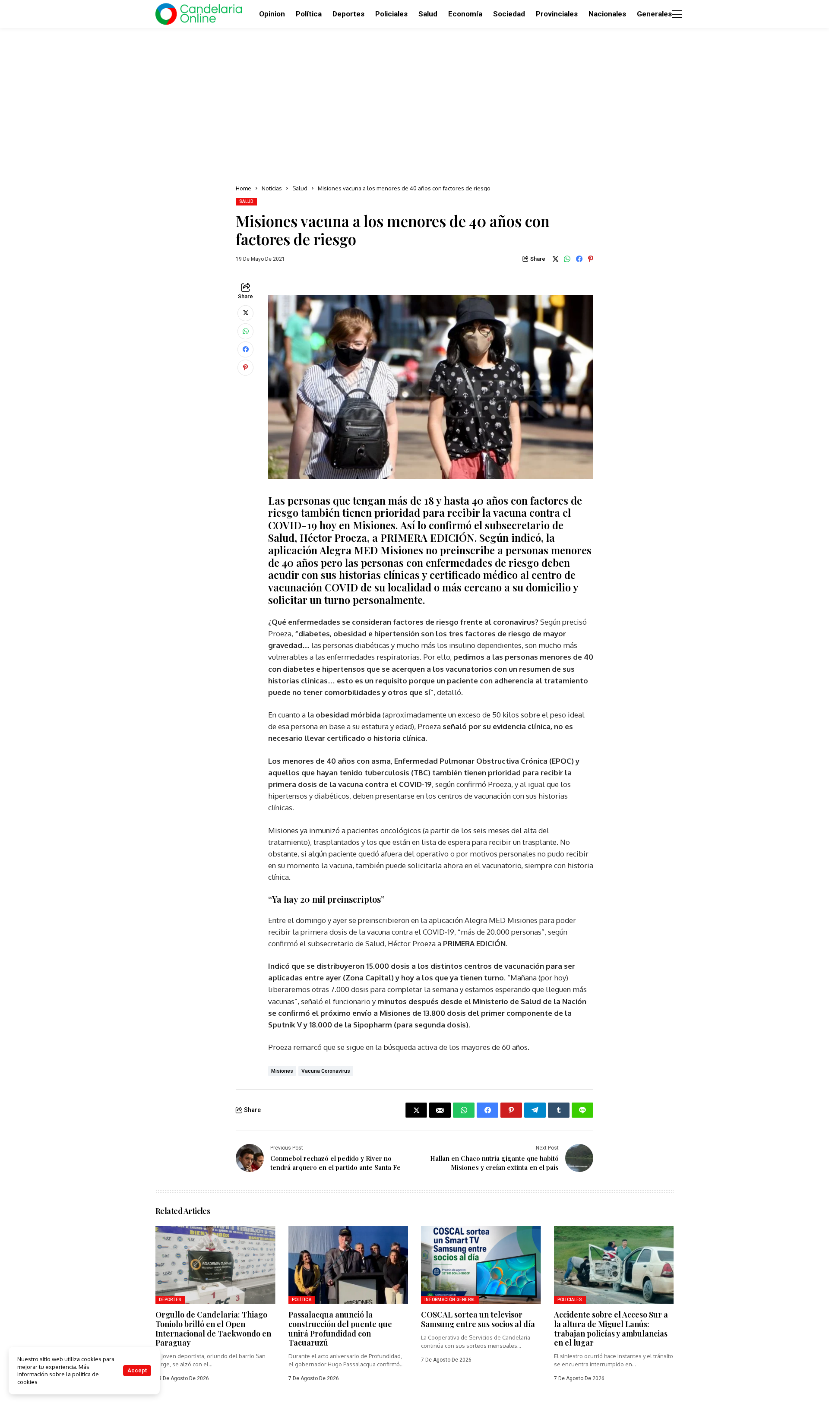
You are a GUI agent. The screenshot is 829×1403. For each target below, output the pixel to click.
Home (243, 188)
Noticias (272, 188)
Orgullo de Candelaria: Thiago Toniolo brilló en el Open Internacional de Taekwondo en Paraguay (213, 1328)
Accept (137, 1370)
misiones (282, 1071)
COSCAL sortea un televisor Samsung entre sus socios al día (478, 1319)
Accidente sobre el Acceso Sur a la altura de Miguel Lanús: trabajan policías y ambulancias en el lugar (611, 1328)
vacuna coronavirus (325, 1071)
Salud (299, 188)
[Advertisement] (414, 103)
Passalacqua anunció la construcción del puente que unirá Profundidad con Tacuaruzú (340, 1328)
